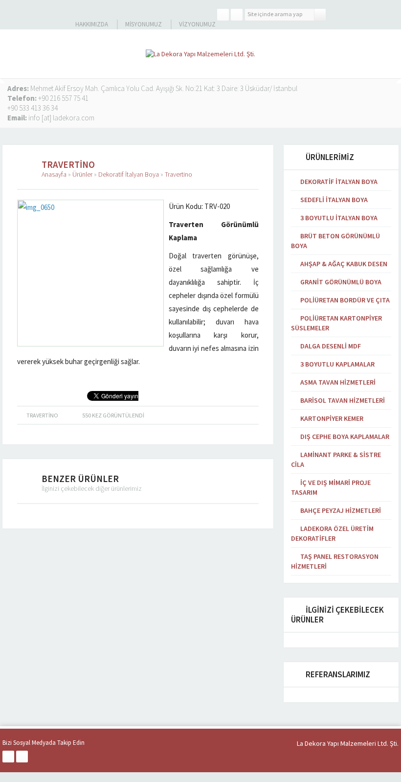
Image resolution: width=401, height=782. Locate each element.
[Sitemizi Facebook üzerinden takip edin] (223, 15)
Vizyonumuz (197, 24)
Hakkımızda (91, 24)
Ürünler (82, 174)
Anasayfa (54, 174)
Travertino (178, 174)
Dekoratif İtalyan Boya (128, 174)
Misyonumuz (143, 24)
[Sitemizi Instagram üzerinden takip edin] (237, 15)
